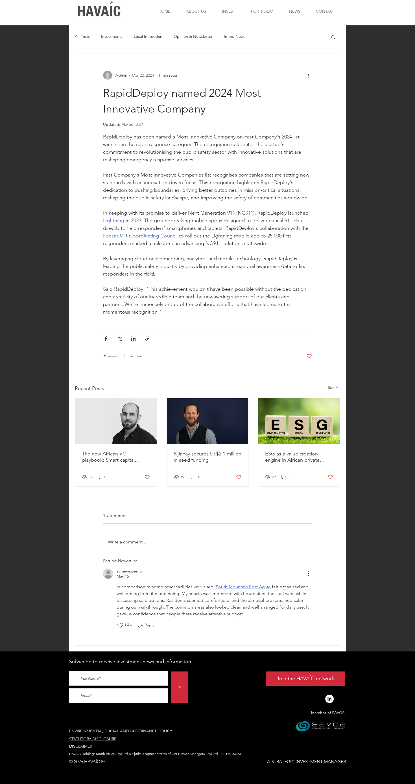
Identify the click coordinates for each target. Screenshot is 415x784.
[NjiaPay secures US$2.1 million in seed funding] (207, 421)
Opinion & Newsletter (193, 36)
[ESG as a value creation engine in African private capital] (299, 421)
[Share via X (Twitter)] (119, 338)
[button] (333, 36)
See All (334, 387)
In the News (234, 36)
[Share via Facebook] (105, 338)
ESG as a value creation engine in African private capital (292, 457)
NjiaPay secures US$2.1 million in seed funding (207, 457)
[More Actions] (308, 573)
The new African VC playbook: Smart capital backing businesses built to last (112, 457)
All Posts (82, 36)
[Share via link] (147, 338)
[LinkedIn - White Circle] (329, 699)
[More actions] (308, 75)
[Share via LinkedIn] (133, 338)
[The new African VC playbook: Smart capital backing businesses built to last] (116, 421)
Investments (112, 36)
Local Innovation (148, 36)
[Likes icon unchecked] (120, 625)
